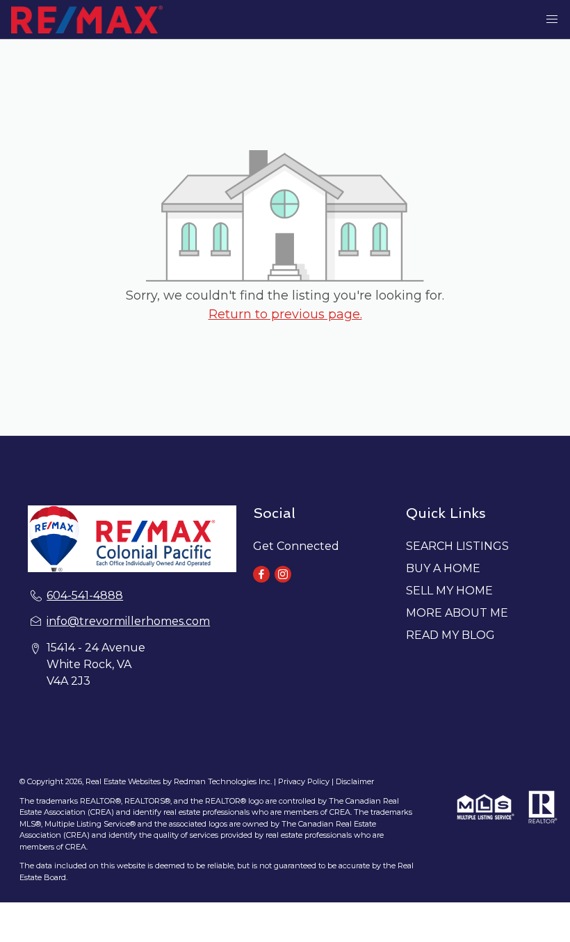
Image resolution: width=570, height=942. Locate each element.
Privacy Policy (303, 781)
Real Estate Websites (124, 781)
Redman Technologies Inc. (224, 781)
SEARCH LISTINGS (457, 546)
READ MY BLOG (450, 635)
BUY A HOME (443, 568)
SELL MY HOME (449, 590)
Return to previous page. (285, 314)
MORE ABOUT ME (457, 612)
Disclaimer (355, 781)
